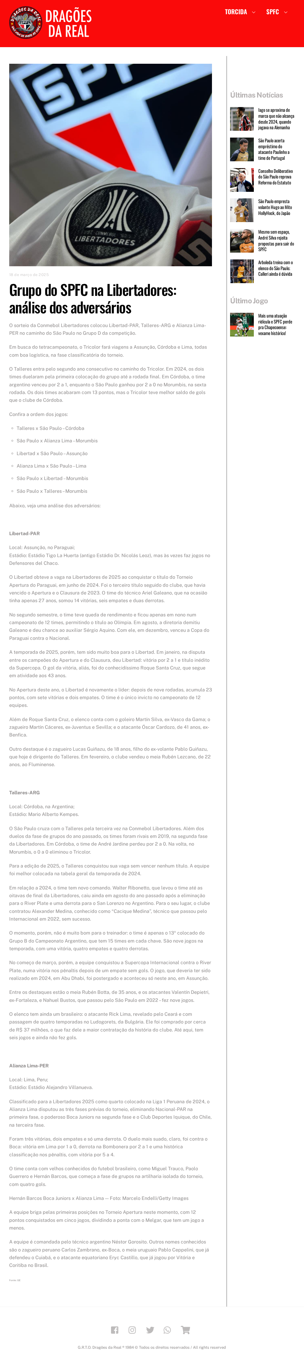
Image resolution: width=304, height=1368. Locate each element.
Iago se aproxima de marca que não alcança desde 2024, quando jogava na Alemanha (276, 118)
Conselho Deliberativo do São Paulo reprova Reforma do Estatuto (275, 177)
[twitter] (151, 1329)
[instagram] (134, 1329)
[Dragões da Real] (52, 36)
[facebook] (116, 1329)
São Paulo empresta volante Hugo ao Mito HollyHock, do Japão (275, 207)
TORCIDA (236, 11)
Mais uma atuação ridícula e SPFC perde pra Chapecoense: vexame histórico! (275, 324)
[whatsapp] (169, 1329)
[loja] (186, 1329)
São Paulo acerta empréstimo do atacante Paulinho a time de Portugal (273, 149)
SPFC (272, 11)
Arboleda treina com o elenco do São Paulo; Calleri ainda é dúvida (275, 268)
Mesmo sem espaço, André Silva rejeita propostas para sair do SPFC (276, 240)
